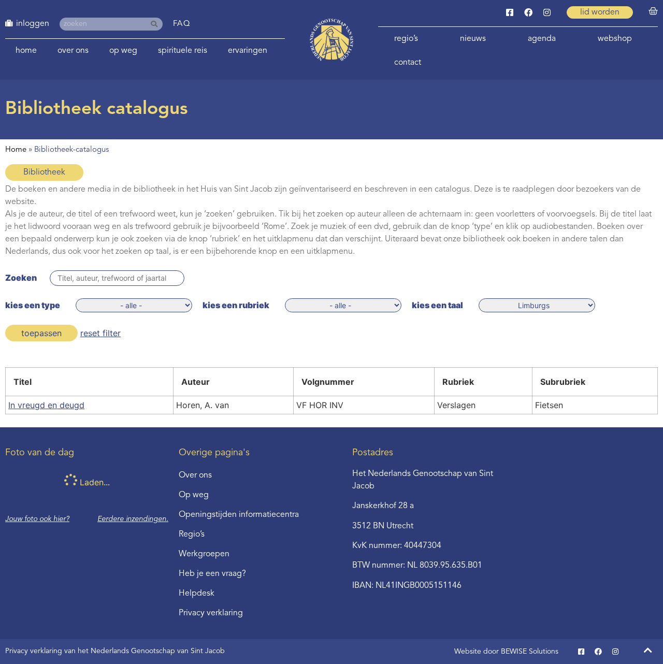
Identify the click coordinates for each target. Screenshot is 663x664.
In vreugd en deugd (46, 405)
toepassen (41, 333)
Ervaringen (247, 51)
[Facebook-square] (510, 12)
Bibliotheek (44, 172)
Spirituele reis (182, 51)
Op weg (123, 51)
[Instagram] (547, 12)
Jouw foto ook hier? (37, 519)
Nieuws (473, 39)
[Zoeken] (156, 24)
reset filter (100, 333)
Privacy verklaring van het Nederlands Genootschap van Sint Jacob (115, 651)
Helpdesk (196, 593)
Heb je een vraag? (212, 574)
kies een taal (437, 305)
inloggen (32, 24)
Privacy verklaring (211, 613)
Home (26, 51)
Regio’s (406, 39)
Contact (407, 63)
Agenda (542, 39)
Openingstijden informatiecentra (239, 515)
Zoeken (21, 277)
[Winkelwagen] (653, 11)
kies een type (32, 305)
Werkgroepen (204, 554)
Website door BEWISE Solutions (506, 651)
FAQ (182, 24)
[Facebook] (528, 12)
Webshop (615, 39)
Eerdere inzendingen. (132, 519)
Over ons (73, 51)
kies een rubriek (236, 305)
